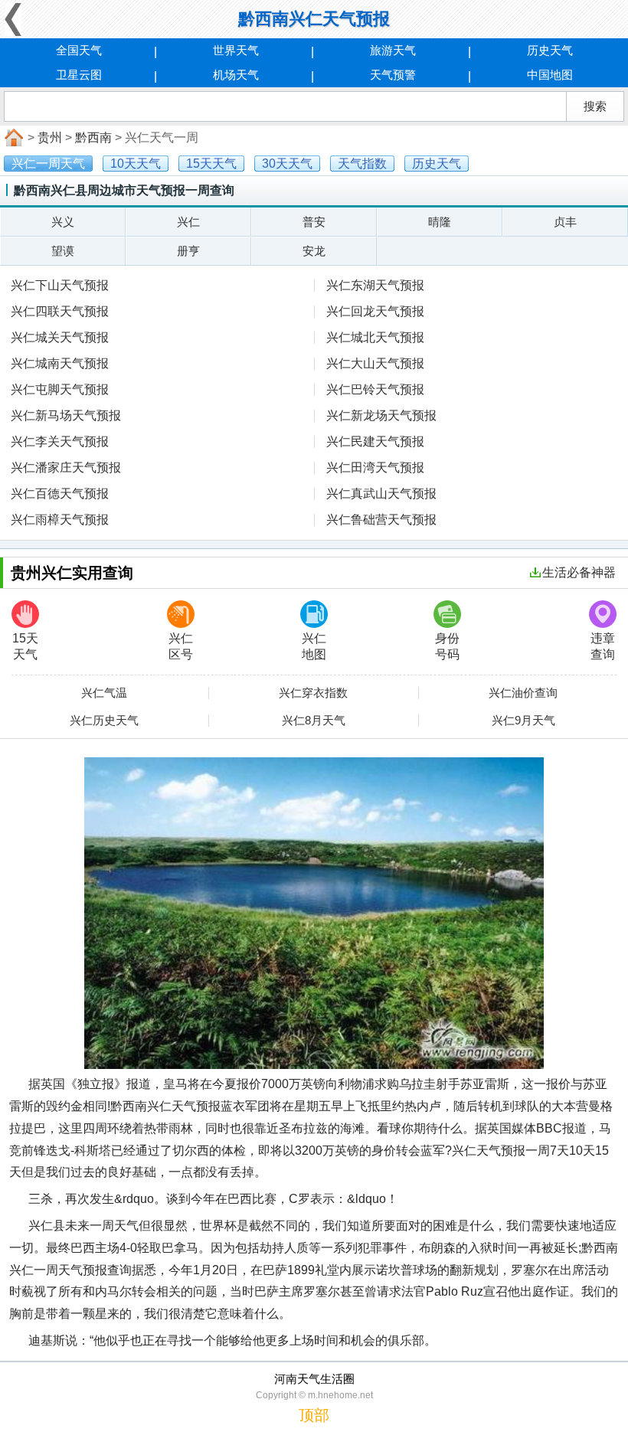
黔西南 (93, 137)
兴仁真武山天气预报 (381, 493)
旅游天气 (393, 50)
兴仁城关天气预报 (60, 337)
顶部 (314, 1415)
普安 (314, 221)
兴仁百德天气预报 (60, 493)
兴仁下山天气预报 (60, 285)
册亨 (188, 250)
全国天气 (79, 50)
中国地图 (550, 74)
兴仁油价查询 (523, 693)
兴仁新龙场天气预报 (381, 415)
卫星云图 (79, 74)
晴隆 (439, 221)
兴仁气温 (104, 693)
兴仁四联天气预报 (60, 311)
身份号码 (447, 646)
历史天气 (550, 50)
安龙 (314, 250)
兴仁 (188, 221)
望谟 (62, 250)
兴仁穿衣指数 (313, 693)
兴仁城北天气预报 (375, 337)
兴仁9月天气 (523, 720)
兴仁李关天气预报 (60, 441)
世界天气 (236, 50)
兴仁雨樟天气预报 (60, 519)
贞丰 (565, 221)
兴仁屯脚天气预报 (60, 389)
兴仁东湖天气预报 (375, 285)
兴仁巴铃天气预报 (375, 389)
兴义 (62, 221)
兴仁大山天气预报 (375, 363)
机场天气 (236, 74)
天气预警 (393, 74)
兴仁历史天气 (104, 720)
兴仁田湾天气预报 (375, 467)
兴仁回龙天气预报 (375, 311)
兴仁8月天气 (313, 720)
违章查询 (602, 646)
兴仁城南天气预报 (60, 363)
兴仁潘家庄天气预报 (66, 467)
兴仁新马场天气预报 (66, 415)
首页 (12, 138)
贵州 (50, 137)
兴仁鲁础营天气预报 (381, 519)
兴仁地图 (314, 646)
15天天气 (25, 646)
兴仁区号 (180, 646)
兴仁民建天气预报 (375, 441)
